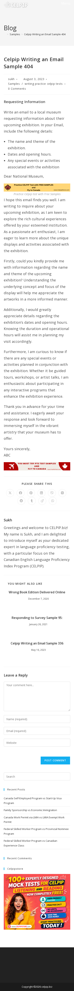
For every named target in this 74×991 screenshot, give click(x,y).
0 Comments (17, 88)
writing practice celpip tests (44, 84)
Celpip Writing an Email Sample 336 (37, 643)
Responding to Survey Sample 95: (37, 618)
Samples (14, 84)
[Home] (5, 34)
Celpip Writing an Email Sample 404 (45, 34)
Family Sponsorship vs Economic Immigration (30, 810)
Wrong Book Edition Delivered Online (37, 592)
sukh (11, 79)
